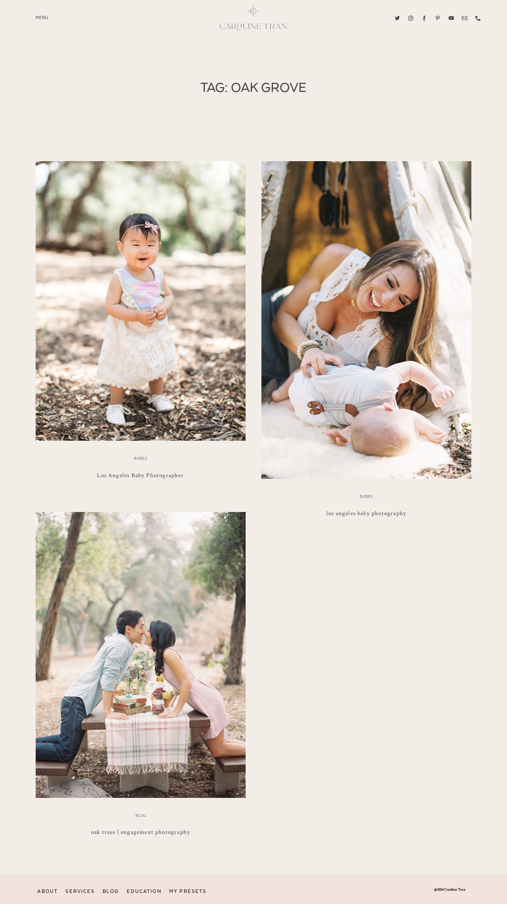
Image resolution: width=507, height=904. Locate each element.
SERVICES (80, 891)
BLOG (111, 891)
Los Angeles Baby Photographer (140, 475)
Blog (140, 816)
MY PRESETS (187, 891)
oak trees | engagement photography (140, 831)
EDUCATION (144, 891)
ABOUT (47, 891)
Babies (140, 459)
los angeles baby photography (366, 513)
